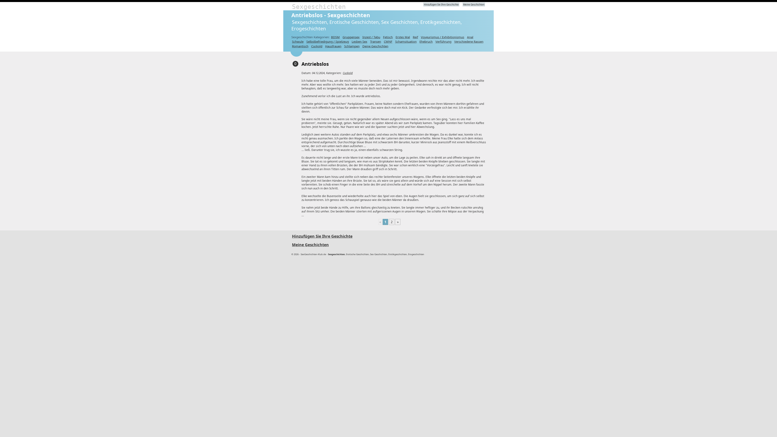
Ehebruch (426, 41)
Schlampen (352, 46)
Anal (470, 37)
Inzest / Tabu (371, 37)
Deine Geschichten (375, 46)
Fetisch (388, 37)
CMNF (388, 41)
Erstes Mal (403, 37)
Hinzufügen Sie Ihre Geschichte (441, 4)
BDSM (335, 37)
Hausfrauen (333, 46)
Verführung (443, 41)
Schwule (298, 41)
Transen (375, 41)
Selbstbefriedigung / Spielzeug (327, 41)
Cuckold (316, 46)
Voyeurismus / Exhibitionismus (442, 37)
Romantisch (300, 46)
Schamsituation (406, 41)
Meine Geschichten (473, 4)
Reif (415, 37)
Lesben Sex (359, 41)
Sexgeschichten (319, 6)
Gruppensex (351, 37)
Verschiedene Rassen (468, 41)
